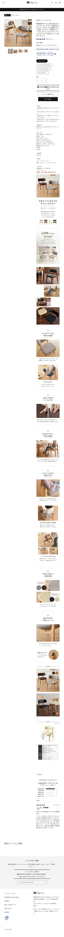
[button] (3, 3)
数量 (37, 77)
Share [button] (40, 774)
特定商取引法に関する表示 (11, 897)
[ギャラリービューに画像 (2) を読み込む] (15, 51)
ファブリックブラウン (44, 65)
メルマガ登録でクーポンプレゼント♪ (49, 88)
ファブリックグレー (43, 69)
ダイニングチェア (15, 15)
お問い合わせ (8, 908)
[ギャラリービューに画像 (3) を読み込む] (20, 51)
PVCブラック (42, 61)
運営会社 (6, 912)
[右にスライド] (30, 51)
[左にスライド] (6, 51)
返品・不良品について (10, 904)
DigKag (10, 929)
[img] (40, 805)
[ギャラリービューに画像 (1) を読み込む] (10, 51)
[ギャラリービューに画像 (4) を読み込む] (26, 51)
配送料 (37, 45)
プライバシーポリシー (10, 893)
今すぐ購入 (48, 99)
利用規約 (6, 901)
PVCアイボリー (42, 73)
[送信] (45, 882)
